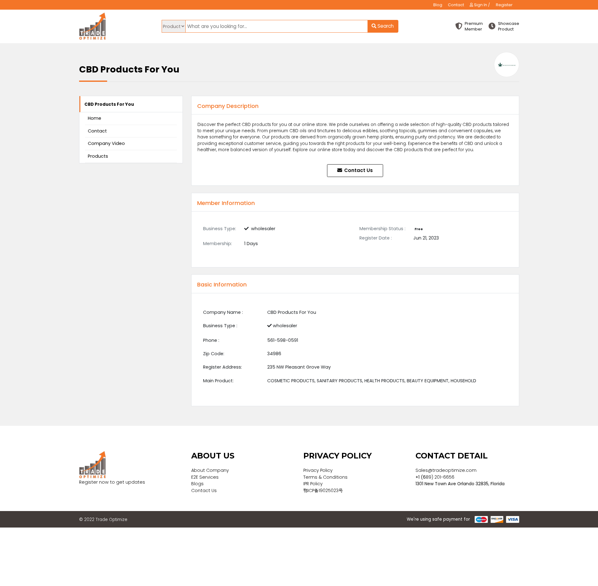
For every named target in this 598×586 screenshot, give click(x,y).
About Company (210, 470)
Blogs (197, 484)
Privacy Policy (318, 470)
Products (98, 156)
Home (94, 118)
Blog (437, 4)
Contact (456, 4)
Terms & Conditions (325, 477)
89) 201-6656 (440, 477)
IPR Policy (313, 484)
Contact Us (358, 170)
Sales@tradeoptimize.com (446, 470)
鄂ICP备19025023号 (323, 490)
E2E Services (205, 477)
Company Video (106, 143)
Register (504, 4)
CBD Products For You (109, 104)
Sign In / (481, 4)
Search (385, 26)
